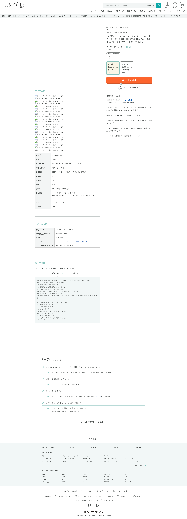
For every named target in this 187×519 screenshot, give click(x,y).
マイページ (181, 11)
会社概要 (139, 496)
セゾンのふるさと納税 (85, 500)
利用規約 (48, 496)
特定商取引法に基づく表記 (104, 496)
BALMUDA (107, 474)
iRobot (85, 482)
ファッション (129, 458)
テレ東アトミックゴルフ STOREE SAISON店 (71, 242)
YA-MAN (106, 477)
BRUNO (106, 482)
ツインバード (87, 479)
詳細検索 (148, 5)
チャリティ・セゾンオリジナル (134, 461)
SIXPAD (44, 477)
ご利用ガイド (139, 447)
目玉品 (109, 11)
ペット (64, 461)
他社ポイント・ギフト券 (111, 461)
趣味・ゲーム (87, 458)
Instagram (89, 505)
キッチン (85, 456)
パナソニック (46, 482)
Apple (43, 474)
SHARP (44, 479)
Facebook (97, 505)
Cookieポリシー (125, 496)
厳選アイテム (132, 11)
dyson (64, 474)
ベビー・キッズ (46, 461)
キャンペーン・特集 (96, 11)
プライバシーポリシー (64, 496)
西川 (126, 479)
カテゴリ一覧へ (139, 465)
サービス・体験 (87, 461)
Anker (85, 474)
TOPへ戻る (91, 439)
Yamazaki (128, 482)
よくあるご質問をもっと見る (92, 422)
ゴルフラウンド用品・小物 (68, 16)
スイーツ (127, 456)
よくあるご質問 (121, 491)
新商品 (142, 11)
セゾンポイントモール (106, 500)
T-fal (126, 477)
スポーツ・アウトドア (40, 16)
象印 (63, 479)
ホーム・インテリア (110, 458)
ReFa (126, 474)
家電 (43, 456)
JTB (63, 477)
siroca (85, 477)
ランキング (120, 11)
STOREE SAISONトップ (10, 16)
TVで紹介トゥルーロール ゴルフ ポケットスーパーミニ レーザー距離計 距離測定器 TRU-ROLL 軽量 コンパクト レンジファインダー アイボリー (131, 16)
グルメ (106, 456)
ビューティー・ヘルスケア (70, 456)
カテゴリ (26, 16)
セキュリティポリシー (85, 496)
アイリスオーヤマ (109, 479)
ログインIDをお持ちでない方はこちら (78, 491)
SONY (64, 482)
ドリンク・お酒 (46, 458)
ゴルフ (53, 16)
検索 (158, 5)
